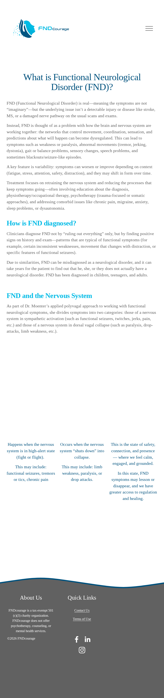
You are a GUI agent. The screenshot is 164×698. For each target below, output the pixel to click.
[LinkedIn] (87, 639)
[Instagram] (82, 650)
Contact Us (81, 610)
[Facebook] (76, 639)
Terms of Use (82, 619)
